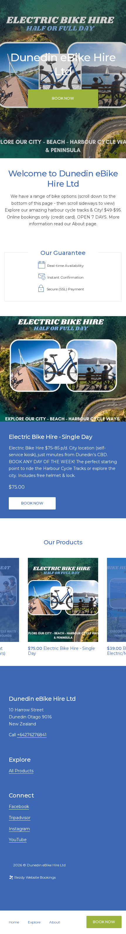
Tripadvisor (19, 817)
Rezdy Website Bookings (34, 877)
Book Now (104, 922)
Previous (9, 600)
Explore (34, 922)
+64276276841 (32, 734)
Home (14, 922)
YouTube (18, 839)
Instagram (19, 828)
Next (116, 600)
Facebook (19, 806)
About (54, 922)
